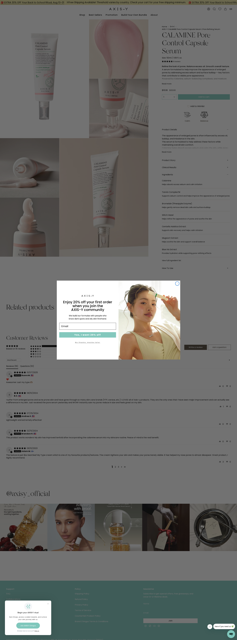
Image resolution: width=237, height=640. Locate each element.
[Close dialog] (177, 284)
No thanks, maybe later (87, 342)
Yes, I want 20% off (87, 334)
